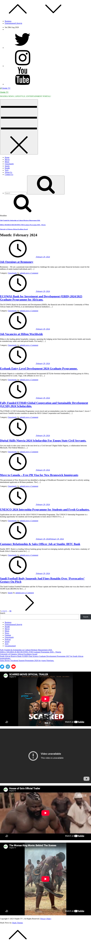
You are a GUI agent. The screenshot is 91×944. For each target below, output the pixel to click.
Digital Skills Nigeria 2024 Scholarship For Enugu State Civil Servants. (43, 440)
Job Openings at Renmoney (16, 261)
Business (8, 21)
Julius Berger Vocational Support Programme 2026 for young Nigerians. (27, 661)
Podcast (8, 639)
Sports (7, 166)
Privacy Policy (45, 919)
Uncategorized (10, 646)
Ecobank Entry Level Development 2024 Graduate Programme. (39, 368)
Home (7, 157)
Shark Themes (17, 923)
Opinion (8, 635)
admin (22, 273)
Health (7, 168)
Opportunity (9, 164)
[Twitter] (22, 48)
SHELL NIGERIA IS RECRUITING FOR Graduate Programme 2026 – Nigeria (23, 224)
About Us (8, 172)
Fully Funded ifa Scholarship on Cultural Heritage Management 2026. (20, 220)
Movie (7, 160)
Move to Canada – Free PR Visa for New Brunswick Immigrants (39, 475)
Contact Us (9, 174)
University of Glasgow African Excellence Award (14, 229)
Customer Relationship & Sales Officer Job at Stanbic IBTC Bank (40, 544)
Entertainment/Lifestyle (13, 23)
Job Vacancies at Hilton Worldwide (21, 334)
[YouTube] (22, 84)
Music (7, 162)
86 (10, 611)
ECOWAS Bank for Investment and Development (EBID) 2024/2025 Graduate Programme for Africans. (41, 298)
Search (2, 613)
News (7, 633)
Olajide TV (4, 92)
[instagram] (22, 66)
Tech (6, 170)
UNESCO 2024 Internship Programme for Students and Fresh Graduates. (45, 509)
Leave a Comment (31, 273)
